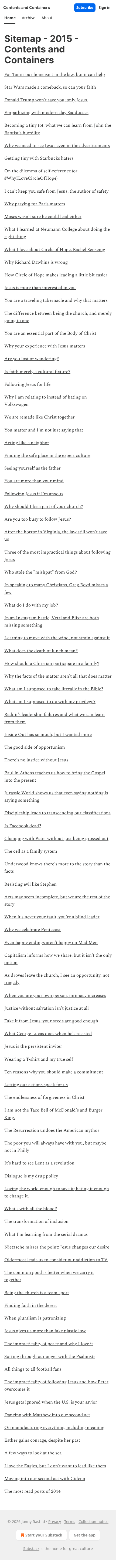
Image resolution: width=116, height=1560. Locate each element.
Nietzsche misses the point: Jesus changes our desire (56, 1247)
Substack (31, 1548)
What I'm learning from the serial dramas (46, 1234)
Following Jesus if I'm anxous (33, 493)
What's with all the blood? (30, 1208)
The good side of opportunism (34, 747)
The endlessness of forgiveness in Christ (44, 1097)
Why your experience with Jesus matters (44, 346)
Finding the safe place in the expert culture (47, 455)
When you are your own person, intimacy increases (55, 995)
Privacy (54, 1521)
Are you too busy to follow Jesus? (37, 519)
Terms (69, 1521)
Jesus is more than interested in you (40, 287)
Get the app (84, 1535)
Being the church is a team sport (36, 1292)
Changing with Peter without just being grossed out (56, 838)
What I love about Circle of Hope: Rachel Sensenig (54, 249)
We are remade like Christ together (39, 417)
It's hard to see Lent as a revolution (39, 1163)
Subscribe (84, 7)
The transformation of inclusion (36, 1221)
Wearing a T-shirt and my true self (38, 1059)
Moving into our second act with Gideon (44, 1478)
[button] (10, 18)
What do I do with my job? (31, 605)
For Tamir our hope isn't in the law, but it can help (54, 74)
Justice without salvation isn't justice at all (46, 1008)
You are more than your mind (34, 480)
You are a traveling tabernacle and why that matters (56, 300)
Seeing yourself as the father (32, 468)
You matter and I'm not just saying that (43, 430)
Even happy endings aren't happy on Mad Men (51, 942)
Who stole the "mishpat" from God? (40, 572)
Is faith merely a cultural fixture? (37, 371)
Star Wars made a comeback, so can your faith (50, 87)
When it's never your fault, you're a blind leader (52, 916)
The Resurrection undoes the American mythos (51, 1130)
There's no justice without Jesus (36, 760)
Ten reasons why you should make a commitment (53, 1072)
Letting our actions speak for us (36, 1084)
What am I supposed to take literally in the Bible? (53, 688)
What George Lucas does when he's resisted (48, 1033)
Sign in (105, 7)
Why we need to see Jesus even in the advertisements (57, 145)
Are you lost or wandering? (31, 358)
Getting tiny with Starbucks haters (38, 158)
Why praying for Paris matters (34, 203)
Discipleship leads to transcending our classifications (57, 812)
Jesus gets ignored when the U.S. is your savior (50, 1402)
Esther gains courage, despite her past (42, 1440)
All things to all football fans (33, 1369)
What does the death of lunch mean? (41, 650)
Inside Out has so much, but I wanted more (48, 734)
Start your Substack (43, 1535)
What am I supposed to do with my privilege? (49, 701)
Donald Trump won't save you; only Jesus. (46, 99)
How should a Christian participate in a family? (51, 663)
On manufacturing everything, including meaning (54, 1427)
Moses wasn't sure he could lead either (42, 216)
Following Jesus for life (27, 384)
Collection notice (93, 1521)
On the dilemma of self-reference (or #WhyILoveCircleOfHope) (40, 175)
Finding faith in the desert (30, 1305)
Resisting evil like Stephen (30, 884)
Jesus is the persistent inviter (33, 1046)
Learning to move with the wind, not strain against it (57, 637)
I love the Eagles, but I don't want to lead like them (55, 1465)
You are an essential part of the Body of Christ (50, 333)
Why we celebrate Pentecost (32, 929)
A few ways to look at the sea (33, 1453)
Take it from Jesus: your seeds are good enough (51, 1021)
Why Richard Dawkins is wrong (36, 262)
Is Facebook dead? (22, 825)
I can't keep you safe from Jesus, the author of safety (56, 191)
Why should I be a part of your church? (43, 506)
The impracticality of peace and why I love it (48, 1343)
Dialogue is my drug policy (31, 1176)
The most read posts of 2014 (32, 1491)
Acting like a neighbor (26, 442)
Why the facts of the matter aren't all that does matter (58, 676)
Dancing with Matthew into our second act (47, 1414)
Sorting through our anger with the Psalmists (49, 1356)
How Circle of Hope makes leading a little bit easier (55, 275)
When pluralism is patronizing (35, 1318)
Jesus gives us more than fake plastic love (45, 1330)
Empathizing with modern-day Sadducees (46, 112)
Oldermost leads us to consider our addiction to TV (56, 1259)
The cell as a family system (30, 851)
